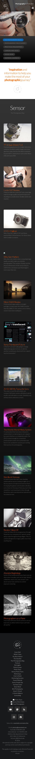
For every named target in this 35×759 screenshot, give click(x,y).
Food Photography (18, 704)
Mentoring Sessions (18, 678)
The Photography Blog (13, 40)
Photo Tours (17, 669)
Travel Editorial (17, 680)
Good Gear (9, 54)
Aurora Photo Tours (17, 671)
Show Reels (17, 687)
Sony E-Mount (17, 691)
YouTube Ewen (17, 684)
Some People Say (17, 682)
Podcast (17, 663)
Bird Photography (17, 689)
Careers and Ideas (11, 50)
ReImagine (17, 665)
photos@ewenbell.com (19, 727)
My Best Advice (17, 656)
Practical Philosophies (13, 47)
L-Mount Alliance (17, 693)
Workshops (17, 674)
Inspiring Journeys (12, 58)
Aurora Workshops (18, 702)
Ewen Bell (17, 652)
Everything (17, 695)
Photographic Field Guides (15, 43)
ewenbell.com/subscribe (20, 723)
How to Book (17, 676)
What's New (17, 654)
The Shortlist (17, 658)
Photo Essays (17, 667)
